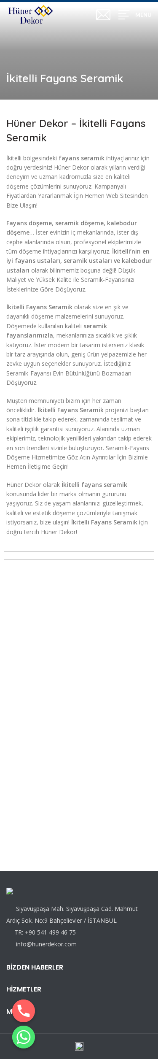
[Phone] (23, 1011)
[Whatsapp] (23, 1037)
